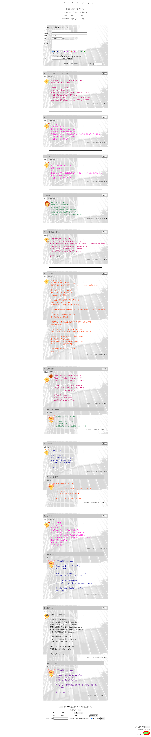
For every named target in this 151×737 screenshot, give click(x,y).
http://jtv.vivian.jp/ (61, 256)
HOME (50, 77)
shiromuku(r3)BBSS (137, 730)
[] (73, 707)
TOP (137, 727)
